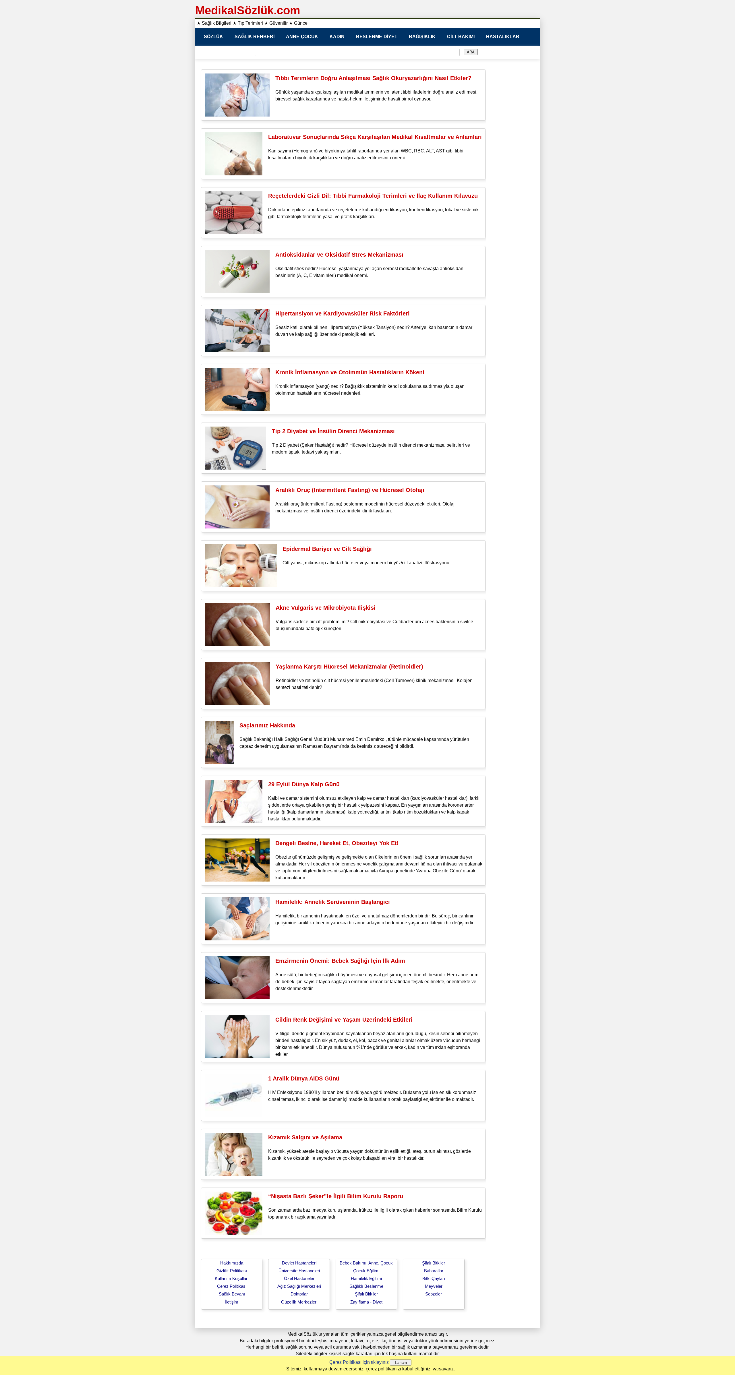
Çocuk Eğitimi (366, 1270)
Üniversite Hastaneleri (299, 1270)
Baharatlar (433, 1270)
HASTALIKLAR (502, 36)
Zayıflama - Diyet (366, 1302)
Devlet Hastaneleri (299, 1262)
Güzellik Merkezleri (299, 1302)
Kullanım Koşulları (232, 1278)
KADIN (337, 36)
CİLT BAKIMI (461, 36)
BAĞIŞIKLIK (422, 36)
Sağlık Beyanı (232, 1293)
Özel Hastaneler (299, 1278)
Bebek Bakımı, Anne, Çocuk (366, 1262)
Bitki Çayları (433, 1278)
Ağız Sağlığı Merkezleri (299, 1286)
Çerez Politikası (232, 1286)
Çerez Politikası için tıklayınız (359, 1362)
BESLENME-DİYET (376, 36)
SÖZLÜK (213, 36)
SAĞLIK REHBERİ (254, 36)
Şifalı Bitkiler (366, 1293)
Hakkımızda (231, 1262)
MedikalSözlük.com (247, 10)
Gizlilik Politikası (231, 1270)
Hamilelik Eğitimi (366, 1278)
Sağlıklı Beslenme (366, 1286)
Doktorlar (299, 1293)
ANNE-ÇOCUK (302, 36)
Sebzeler (433, 1293)
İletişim (231, 1302)
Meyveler (433, 1286)
